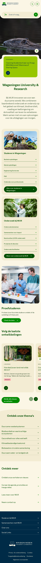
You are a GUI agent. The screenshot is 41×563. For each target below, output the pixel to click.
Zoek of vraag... (14, 14)
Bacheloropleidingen (11, 159)
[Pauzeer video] (37, 51)
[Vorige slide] (31, 399)
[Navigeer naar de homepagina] (10, 4)
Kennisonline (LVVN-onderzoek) (14, 238)
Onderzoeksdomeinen (11, 227)
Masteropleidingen (10, 165)
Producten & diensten (11, 244)
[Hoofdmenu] (37, 4)
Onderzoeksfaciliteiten (11, 249)
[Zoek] (36, 15)
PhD (5, 176)
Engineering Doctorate (11, 170)
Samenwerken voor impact (12, 232)
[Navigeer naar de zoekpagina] (32, 4)
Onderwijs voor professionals (13, 182)
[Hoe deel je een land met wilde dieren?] (6, 388)
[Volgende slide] (36, 399)
